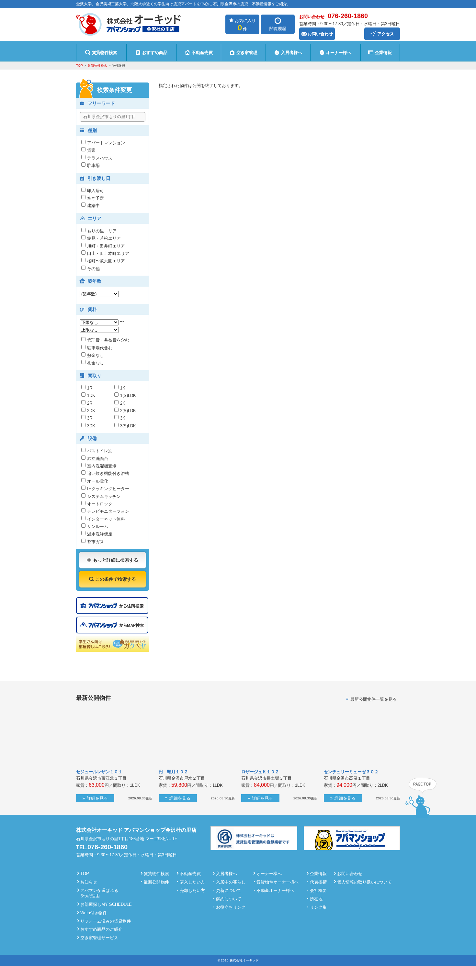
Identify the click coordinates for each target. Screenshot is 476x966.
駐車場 (93, 165)
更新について (228, 890)
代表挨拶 (318, 882)
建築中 (93, 205)
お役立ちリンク (230, 907)
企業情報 (383, 52)
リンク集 (318, 907)
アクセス (385, 33)
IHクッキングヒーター (108, 488)
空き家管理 (246, 52)
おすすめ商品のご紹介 (101, 929)
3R (89, 418)
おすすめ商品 (154, 52)
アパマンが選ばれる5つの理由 (99, 893)
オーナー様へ (338, 52)
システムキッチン (104, 496)
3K (122, 418)
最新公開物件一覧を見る (373, 699)
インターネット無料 (106, 519)
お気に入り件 (245, 25)
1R (89, 388)
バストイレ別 (99, 450)
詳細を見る (97, 798)
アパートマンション (106, 142)
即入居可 (95, 190)
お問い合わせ (320, 33)
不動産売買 (202, 52)
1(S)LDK (128, 395)
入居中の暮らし (230, 882)
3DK (91, 425)
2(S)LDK (128, 410)
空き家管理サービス (99, 937)
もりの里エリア (102, 230)
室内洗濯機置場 (102, 466)
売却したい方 (192, 890)
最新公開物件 (156, 882)
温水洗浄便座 (99, 534)
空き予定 (95, 198)
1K (122, 388)
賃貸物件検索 (104, 52)
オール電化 (97, 481)
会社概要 (318, 890)
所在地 (316, 898)
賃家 (91, 150)
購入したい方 (192, 882)
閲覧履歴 (277, 28)
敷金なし (95, 355)
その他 (93, 268)
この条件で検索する (115, 579)
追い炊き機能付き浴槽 (108, 473)
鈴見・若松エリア (104, 238)
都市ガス (95, 541)
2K (122, 403)
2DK (91, 410)
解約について (228, 898)
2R (89, 403)
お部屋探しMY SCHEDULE (106, 904)
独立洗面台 (97, 458)
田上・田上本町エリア (108, 253)
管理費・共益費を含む (108, 340)
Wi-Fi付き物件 (93, 912)
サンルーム (97, 526)
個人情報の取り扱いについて (364, 882)
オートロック (99, 503)
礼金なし (95, 362)
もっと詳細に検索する (115, 560)
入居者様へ (291, 52)
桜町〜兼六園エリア (106, 260)
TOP (79, 65)
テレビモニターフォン (108, 511)
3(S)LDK (130, 425)
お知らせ (88, 882)
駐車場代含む (99, 348)
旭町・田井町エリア (106, 246)
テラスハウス (99, 158)
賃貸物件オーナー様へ (277, 882)
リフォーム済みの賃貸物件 (105, 921)
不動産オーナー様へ (275, 890)
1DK (91, 395)
